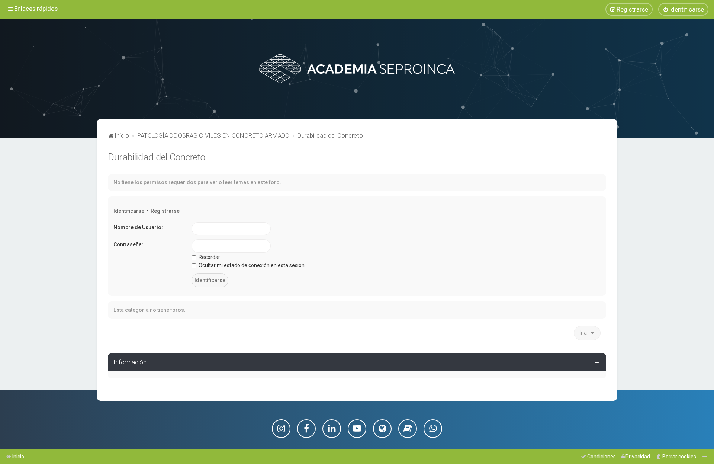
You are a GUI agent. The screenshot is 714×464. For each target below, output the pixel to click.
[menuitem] (683, 9)
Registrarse (165, 211)
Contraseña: (128, 244)
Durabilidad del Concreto (156, 157)
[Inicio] (357, 68)
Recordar (208, 257)
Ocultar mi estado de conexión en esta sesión (251, 265)
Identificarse (128, 211)
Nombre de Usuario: (138, 227)
